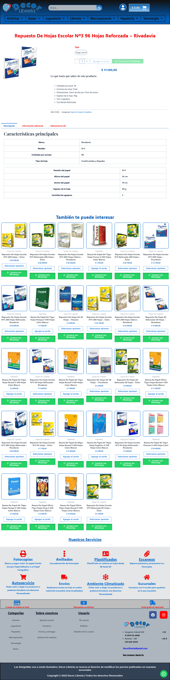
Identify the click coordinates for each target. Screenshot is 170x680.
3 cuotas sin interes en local (17, 607)
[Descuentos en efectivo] (84, 603)
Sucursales (147, 583)
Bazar (32, 18)
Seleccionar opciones (14, 266)
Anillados (64, 559)
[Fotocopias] (23, 554)
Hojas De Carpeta (77, 112)
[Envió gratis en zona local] (152, 603)
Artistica (13, 18)
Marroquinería (100, 18)
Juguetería (53, 18)
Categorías (16, 613)
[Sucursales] (147, 577)
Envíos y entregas (47, 631)
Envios (64, 583)
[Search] (99, 7)
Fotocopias (23, 559)
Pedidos (84, 626)
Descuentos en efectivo (84, 607)
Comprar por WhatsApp (129, 61)
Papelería (127, 18)
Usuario (83, 613)
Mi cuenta (84, 620)
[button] (33, 49)
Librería (75, 18)
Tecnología (151, 18)
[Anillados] (64, 554)
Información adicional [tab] (32, 125)
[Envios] (64, 577)
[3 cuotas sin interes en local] (17, 603)
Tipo (77, 47)
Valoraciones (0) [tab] (58, 125)
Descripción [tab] (9, 125)
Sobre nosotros (47, 613)
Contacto (46, 626)
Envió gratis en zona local (152, 607)
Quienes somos (47, 620)
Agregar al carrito (101, 61)
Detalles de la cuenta (84, 631)
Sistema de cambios (46, 637)
